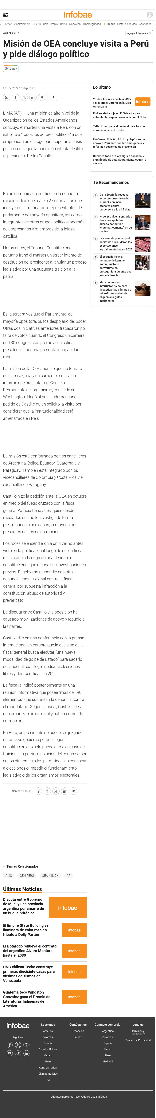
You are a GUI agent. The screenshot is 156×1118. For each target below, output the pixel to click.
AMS (9, 875)
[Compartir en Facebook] (15, 97)
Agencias (10, 33)
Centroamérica (48, 1067)
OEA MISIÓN (50, 875)
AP (68, 875)
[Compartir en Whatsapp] (6, 97)
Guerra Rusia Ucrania (41, 24)
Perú (48, 1061)
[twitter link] (18, 1045)
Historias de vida (123, 24)
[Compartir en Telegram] (41, 97)
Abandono (142, 24)
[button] (6, 15)
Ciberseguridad (88, 24)
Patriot (4, 24)
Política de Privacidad (138, 1040)
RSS (48, 1079)
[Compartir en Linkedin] (33, 97)
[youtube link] (10, 1053)
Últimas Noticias (48, 1073)
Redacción (78, 1031)
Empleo (78, 1037)
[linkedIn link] (26, 1053)
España (48, 1043)
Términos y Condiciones (138, 1033)
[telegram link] (18, 1053)
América (48, 1031)
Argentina (108, 1031)
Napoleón (71, 24)
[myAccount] (150, 15)
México (48, 1055)
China (60, 24)
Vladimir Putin (18, 24)
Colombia (48, 1037)
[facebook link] (10, 1045)
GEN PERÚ (27, 875)
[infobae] (78, 15)
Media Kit (108, 1061)
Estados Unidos (48, 1049)
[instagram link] (26, 1045)
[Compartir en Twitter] (24, 97)
